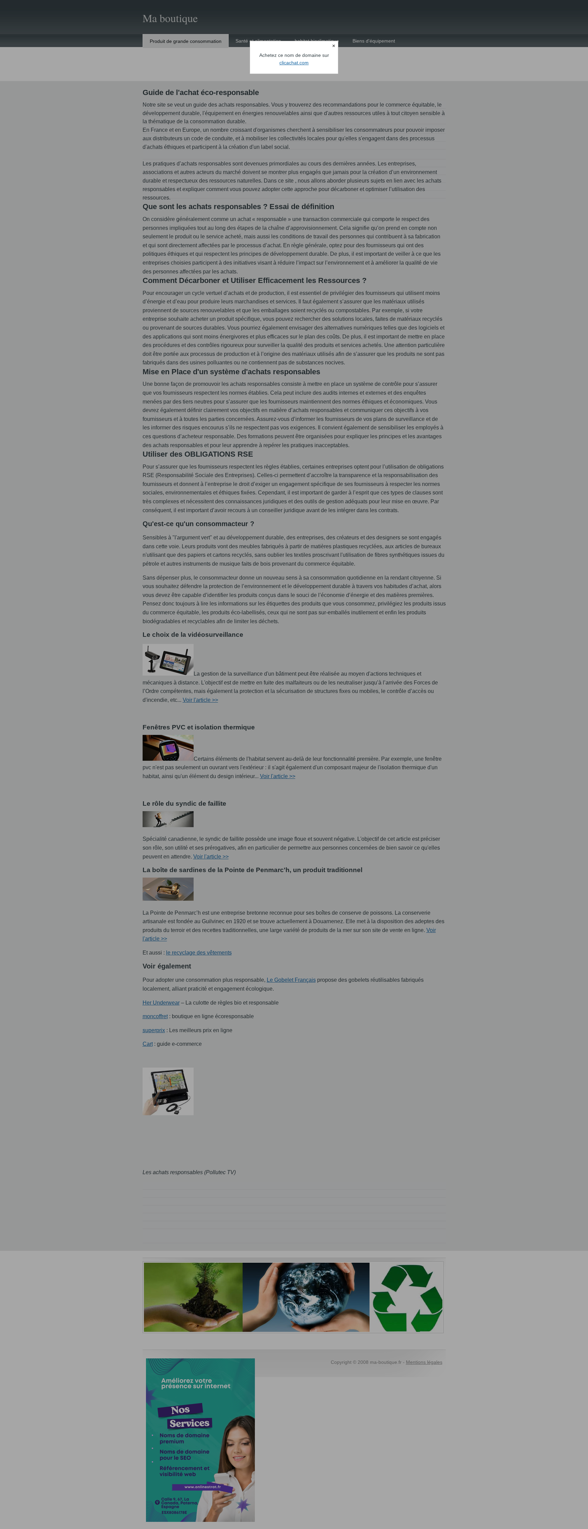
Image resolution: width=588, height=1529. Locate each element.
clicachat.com (294, 62)
